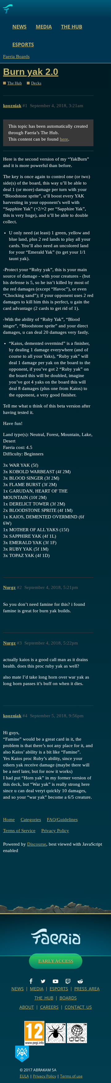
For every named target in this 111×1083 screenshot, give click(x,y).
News (19, 26)
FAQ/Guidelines (62, 819)
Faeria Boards (16, 56)
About (26, 1007)
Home (9, 819)
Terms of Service (19, 830)
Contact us (78, 1007)
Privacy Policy (55, 830)
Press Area (87, 988)
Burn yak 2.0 (30, 72)
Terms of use (71, 1076)
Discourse (36, 844)
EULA (24, 1076)
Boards (68, 998)
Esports (23, 44)
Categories (31, 819)
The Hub (71, 26)
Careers (49, 1007)
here (64, 139)
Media (44, 26)
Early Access (55, 961)
